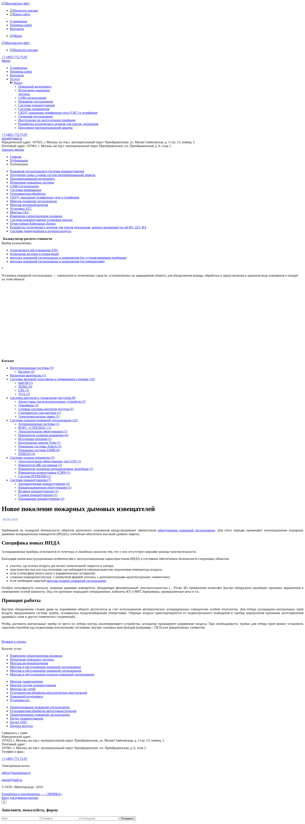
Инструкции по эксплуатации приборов (47, 120)
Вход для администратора (20, 797)
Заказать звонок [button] (13, 149)
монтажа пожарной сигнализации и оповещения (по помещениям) (57, 261)
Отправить (127, 818)
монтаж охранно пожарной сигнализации (76, 580)
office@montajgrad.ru (16, 773)
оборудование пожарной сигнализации (186, 530)
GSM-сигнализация (32, 97)
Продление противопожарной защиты (45, 127)
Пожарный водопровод (34, 86)
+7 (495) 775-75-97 (15, 57)
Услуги (15, 79)
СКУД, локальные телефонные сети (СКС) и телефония (57, 112)
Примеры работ (21, 71)
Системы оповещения (33, 109)
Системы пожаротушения (36, 105)
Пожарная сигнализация (35, 101)
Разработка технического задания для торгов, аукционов (58, 124)
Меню (6, 61)
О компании (18, 68)
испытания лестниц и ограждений (34, 254)
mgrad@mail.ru (12, 138)
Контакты (17, 75)
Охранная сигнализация (35, 116)
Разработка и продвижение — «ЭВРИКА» (32, 794)
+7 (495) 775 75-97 (14, 758)
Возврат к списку (14, 641)
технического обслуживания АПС (34, 250)
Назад (17, 83)
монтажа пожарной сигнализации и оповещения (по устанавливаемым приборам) (68, 257)
